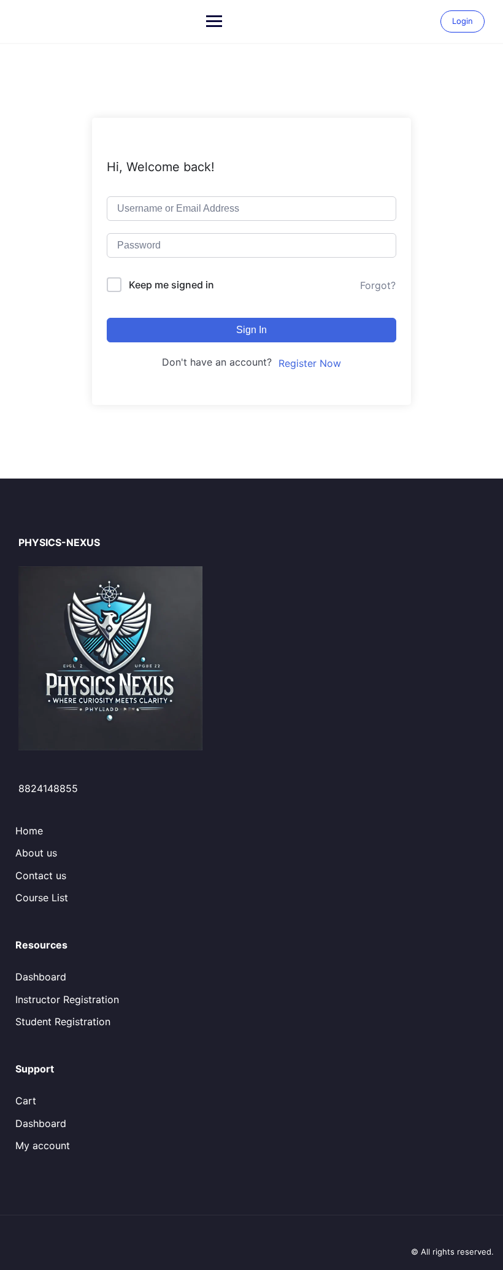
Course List (41, 897)
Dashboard (40, 977)
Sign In (251, 330)
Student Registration (62, 1021)
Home (29, 831)
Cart (25, 1101)
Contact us (40, 875)
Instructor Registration (67, 999)
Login (462, 21)
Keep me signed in (171, 285)
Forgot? (378, 285)
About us (36, 853)
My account (42, 1145)
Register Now (309, 363)
